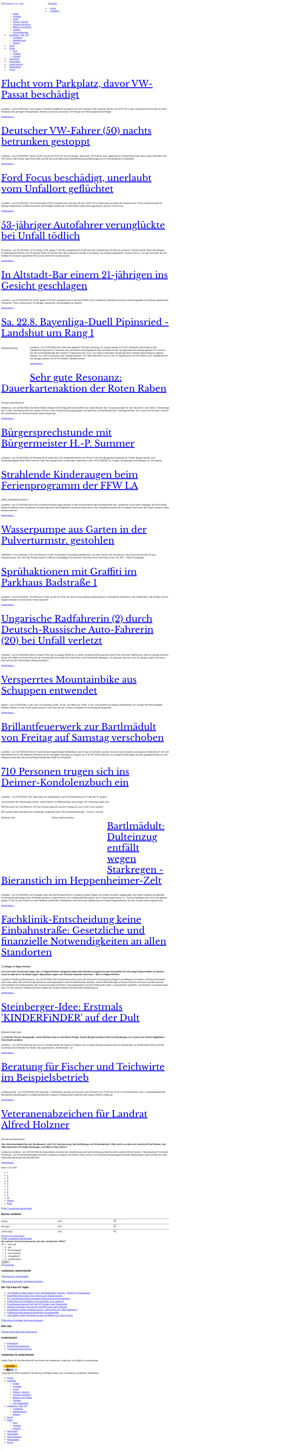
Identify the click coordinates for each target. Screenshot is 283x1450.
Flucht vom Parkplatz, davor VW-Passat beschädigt (77, 89)
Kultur (12, 48)
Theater (17, 53)
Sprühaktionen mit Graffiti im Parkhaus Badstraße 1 (69, 577)
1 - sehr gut (10, 1244)
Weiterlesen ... (8, 116)
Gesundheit (14, 61)
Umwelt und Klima (22, 24)
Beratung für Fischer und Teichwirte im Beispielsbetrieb (83, 1072)
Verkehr (16, 29)
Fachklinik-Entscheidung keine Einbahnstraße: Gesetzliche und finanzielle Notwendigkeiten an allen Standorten (83, 936)
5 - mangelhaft (12, 1256)
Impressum (12, 1343)
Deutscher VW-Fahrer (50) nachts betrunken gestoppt (76, 136)
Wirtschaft (14, 59)
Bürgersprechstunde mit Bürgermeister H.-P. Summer (68, 438)
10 (8, 1197)
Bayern (16, 43)
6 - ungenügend (12, 1259)
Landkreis (17, 37)
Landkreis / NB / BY (19, 35)
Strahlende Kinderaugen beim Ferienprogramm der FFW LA (69, 480)
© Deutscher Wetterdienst (12, 1236)
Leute (15, 19)
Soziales (17, 16)
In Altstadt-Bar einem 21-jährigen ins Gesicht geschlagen (84, 280)
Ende (9, 1203)
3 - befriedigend (12, 1250)
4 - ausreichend (12, 1253)
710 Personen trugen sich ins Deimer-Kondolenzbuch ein (65, 777)
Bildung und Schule (22, 27)
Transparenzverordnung (19, 1349)
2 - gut (7, 1247)
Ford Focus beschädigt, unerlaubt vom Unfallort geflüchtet (76, 183)
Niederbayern (19, 40)
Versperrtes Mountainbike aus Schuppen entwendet (69, 685)
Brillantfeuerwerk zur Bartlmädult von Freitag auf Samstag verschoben (82, 732)
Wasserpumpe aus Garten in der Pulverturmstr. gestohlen (74, 535)
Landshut (54, 11)
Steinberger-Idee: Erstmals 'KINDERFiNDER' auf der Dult (70, 1012)
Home (53, 8)
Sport (12, 45)
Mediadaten (15, 67)
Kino (15, 51)
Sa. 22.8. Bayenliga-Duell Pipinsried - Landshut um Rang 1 (85, 328)
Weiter (10, 1200)
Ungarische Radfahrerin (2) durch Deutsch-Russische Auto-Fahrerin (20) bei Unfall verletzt (77, 629)
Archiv (12, 69)
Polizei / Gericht (20, 21)
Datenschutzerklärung (18, 1346)
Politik (16, 14)
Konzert (16, 56)
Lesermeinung (16, 64)
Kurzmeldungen (20, 32)
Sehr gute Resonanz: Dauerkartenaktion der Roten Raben (83, 383)
